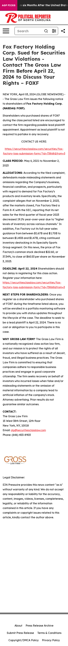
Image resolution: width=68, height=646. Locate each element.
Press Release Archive (39, 625)
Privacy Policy (51, 640)
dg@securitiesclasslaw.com (28, 430)
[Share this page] (63, 31)
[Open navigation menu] (6, 31)
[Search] (46, 31)
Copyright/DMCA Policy (23, 640)
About (18, 625)
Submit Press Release (20, 633)
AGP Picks (8, 5)
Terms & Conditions (49, 633)
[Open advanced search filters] (54, 31)
